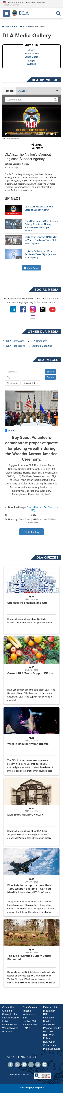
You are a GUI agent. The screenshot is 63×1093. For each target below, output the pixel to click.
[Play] (6, 133)
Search (50, 371)
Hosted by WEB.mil (19, 1074)
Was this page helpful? (31, 1087)
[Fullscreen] (56, 133)
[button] (12, 4)
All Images (12, 382)
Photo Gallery (31, 532)
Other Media (31, 56)
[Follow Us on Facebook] (10, 1064)
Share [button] (38, 144)
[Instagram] (38, 1064)
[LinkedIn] (31, 1064)
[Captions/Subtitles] (46, 133)
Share (11, 430)
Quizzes (31, 63)
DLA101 (22, 90)
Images (31, 60)
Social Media (31, 53)
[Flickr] (44, 1064)
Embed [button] (39, 148)
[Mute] (51, 133)
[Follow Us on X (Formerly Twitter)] (17, 1064)
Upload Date (30, 382)
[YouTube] (24, 1064)
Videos (31, 50)
